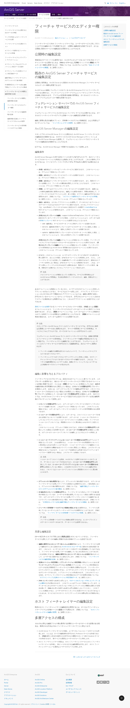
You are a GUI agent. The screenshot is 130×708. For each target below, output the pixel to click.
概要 (14, 14)
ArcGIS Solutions (40, 695)
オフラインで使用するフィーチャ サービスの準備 (15, 52)
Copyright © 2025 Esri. (11, 704)
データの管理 (31, 14)
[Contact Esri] (107, 682)
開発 (59, 14)
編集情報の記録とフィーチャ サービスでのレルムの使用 (16, 120)
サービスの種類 (21, 18)
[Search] (105, 3)
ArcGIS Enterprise (11, 3)
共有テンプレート (46, 220)
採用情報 (69, 683)
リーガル (52, 704)
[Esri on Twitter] (98, 682)
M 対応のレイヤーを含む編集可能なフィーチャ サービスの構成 (64, 502)
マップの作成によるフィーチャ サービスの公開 (16, 38)
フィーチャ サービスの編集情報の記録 (16, 113)
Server (6, 686)
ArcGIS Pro (38, 683)
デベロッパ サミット (73, 692)
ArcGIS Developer (41, 692)
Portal (24, 3)
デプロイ (21, 14)
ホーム (7, 14)
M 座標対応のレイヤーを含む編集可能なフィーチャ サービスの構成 (16, 86)
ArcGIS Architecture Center (44, 698)
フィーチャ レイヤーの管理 (63, 123)
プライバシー (35, 704)
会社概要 (69, 680)
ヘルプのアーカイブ (77, 38)
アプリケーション (57, 3)
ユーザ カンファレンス (73, 689)
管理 (53, 14)
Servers (30, 3)
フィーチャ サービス (35, 18)
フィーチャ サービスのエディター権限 (16, 106)
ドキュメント (8, 698)
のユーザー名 (71, 547)
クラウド (47, 3)
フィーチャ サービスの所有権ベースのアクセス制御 (16, 127)
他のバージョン (60, 38)
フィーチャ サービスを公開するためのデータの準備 (16, 31)
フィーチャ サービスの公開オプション (16, 45)
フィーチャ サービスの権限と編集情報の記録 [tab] (16, 93)
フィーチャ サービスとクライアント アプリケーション (16, 59)
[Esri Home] (100, 675)
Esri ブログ (69, 686)
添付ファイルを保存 (42, 307)
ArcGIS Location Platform (43, 689)
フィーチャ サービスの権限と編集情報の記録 (58, 18)
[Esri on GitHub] (104, 682)
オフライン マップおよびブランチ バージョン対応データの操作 (16, 65)
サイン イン (114, 3)
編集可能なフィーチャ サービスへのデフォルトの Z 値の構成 (16, 79)
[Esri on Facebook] (101, 682)
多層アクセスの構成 (110, 45)
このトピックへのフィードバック (88, 657)
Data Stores (38, 3)
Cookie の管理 (44, 704)
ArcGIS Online (40, 680)
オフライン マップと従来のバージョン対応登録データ (16, 72)
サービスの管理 (44, 14)
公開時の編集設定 (110, 30)
